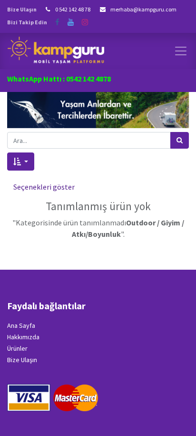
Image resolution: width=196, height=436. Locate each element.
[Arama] (179, 140)
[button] (20, 161)
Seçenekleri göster (44, 187)
